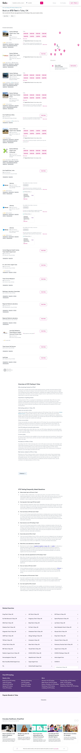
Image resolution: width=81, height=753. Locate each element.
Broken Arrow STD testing (9, 680)
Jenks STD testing (7, 682)
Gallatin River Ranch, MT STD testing (69, 686)
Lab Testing (7, 7)
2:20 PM (26, 133)
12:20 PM (26, 36)
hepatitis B (36, 546)
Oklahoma (17, 7)
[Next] (77, 720)
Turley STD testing (7, 688)
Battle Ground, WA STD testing (49, 682)
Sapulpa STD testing (7, 686)
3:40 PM (38, 133)
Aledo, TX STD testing (65, 682)
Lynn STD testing (25, 682)
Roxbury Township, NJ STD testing (50, 684)
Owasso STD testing (26, 684)
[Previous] (75, 720)
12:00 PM (38, 78)
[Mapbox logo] (53, 60)
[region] (65, 43)
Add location (73, 65)
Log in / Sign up (74, 2)
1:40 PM (44, 36)
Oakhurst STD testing (8, 684)
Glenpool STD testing (26, 680)
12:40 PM (38, 97)
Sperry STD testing (25, 686)
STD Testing (12, 7)
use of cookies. (56, 748)
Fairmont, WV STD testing (48, 680)
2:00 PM (44, 130)
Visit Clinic (43, 53)
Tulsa (21, 7)
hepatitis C (41, 546)
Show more (45, 44)
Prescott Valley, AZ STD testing (67, 680)
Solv (3, 7)
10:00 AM (26, 75)
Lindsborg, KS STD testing (48, 688)
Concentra (43, 700)
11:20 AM (38, 33)
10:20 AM (32, 75)
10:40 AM (26, 33)
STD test (59, 568)
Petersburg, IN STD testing (48, 686)
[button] (56, 50)
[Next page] (11, 370)
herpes (45, 546)
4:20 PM (44, 133)
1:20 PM (38, 36)
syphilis (53, 546)
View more (25, 38)
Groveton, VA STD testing (66, 684)
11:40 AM (44, 33)
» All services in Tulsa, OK (61, 667)
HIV (48, 546)
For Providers (63, 3)
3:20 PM (32, 133)
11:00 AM (32, 33)
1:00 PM (32, 36)
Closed (25, 185)
